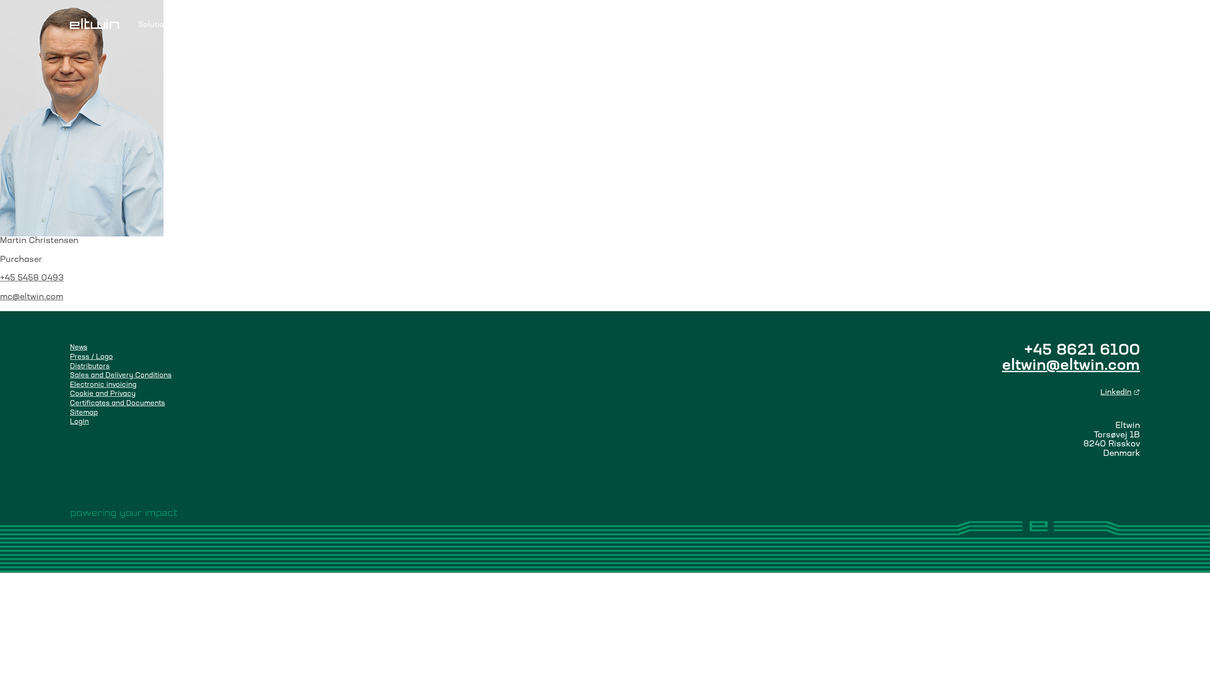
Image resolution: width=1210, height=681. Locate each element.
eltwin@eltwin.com (1071, 366)
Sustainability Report (282, 25)
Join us (369, 25)
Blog (339, 25)
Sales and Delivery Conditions (121, 375)
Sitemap (84, 413)
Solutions (155, 25)
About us (407, 25)
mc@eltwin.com (31, 297)
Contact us (454, 25)
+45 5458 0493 (32, 278)
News (78, 347)
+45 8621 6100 (1082, 350)
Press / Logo (91, 357)
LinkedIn (1120, 392)
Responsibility (208, 25)
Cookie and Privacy (103, 394)
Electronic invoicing (103, 385)
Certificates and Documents (117, 403)
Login (1094, 25)
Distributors (90, 366)
